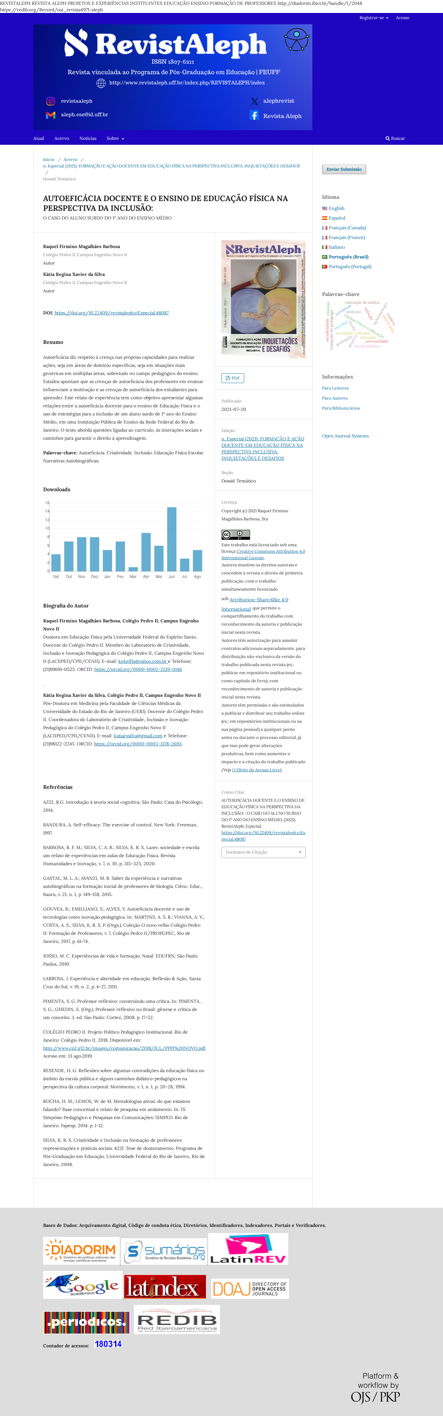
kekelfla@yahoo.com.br (143, 661)
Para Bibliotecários (341, 408)
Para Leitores (335, 388)
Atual (38, 138)
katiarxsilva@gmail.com (138, 736)
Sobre (113, 138)
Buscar (397, 138)
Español (337, 218)
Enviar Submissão (344, 169)
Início (48, 159)
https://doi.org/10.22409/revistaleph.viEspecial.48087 (111, 313)
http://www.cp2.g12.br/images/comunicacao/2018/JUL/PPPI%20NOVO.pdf (124, 1048)
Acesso (403, 17)
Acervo (61, 138)
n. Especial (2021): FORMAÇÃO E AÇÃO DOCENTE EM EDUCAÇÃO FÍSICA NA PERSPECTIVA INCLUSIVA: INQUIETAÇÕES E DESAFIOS (171, 166)
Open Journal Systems (345, 436)
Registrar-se (372, 17)
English (336, 208)
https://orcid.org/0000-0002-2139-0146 (138, 669)
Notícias (87, 138)
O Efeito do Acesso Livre (256, 770)
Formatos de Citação (246, 852)
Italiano (337, 247)
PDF (235, 378)
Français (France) (347, 237)
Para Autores (335, 398)
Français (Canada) (347, 228)
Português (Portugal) (350, 266)
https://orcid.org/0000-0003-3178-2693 (138, 744)
